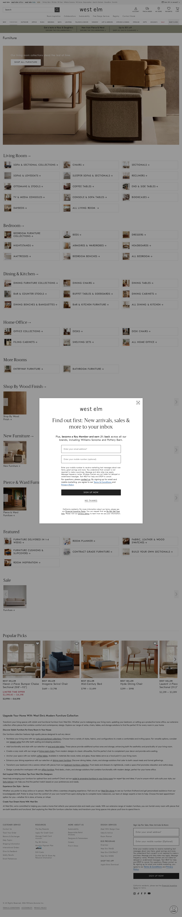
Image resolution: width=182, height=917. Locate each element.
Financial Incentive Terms (75, 511)
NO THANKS (91, 500)
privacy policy (83, 514)
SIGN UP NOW (91, 492)
